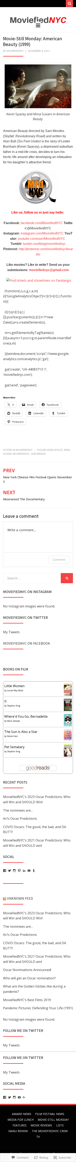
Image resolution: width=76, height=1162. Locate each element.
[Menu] (38, 25)
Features (20, 1125)
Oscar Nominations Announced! (27, 970)
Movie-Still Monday (53, 1120)
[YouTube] (29, 870)
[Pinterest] (19, 870)
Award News (21, 1114)
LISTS (60, 1125)
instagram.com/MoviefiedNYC (42, 233)
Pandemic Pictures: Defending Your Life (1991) (38, 1008)
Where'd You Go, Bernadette (26, 716)
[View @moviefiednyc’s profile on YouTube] (19, 1097)
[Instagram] (14, 870)
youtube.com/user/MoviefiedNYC (42, 238)
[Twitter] (9, 870)
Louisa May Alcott (15, 690)
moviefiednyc (15, 51)
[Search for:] (32, 578)
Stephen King (13, 705)
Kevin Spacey (55, 450)
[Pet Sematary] (68, 751)
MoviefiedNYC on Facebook (26, 643)
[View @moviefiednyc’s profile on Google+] (24, 1097)
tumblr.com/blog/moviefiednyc (44, 243)
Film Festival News (49, 1114)
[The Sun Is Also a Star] (68, 735)
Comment (58, 559)
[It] (68, 705)
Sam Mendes (38, 454)
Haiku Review (18, 1131)
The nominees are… (18, 810)
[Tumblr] (33, 870)
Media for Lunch (20, 1120)
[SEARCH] (67, 578)
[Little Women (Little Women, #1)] (68, 689)
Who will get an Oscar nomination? (29, 978)
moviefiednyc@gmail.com (49, 270)
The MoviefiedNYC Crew (50, 1131)
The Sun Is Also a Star (20, 731)
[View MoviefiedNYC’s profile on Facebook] (4, 1097)
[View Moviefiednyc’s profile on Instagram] (14, 1097)
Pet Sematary (14, 747)
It (5, 701)
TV (38, 1137)
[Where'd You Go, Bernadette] (68, 720)
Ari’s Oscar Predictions (20, 818)
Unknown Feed (20, 898)
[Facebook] (4, 870)
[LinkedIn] (24, 870)
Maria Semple (13, 720)
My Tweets (11, 632)
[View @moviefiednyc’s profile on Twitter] (9, 1097)
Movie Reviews (41, 1125)
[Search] (69, 3)
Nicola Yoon (12, 736)
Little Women (14, 686)
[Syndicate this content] (4, 898)
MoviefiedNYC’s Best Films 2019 (27, 1000)
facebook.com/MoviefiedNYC (42, 223)
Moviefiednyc (24, 450)
